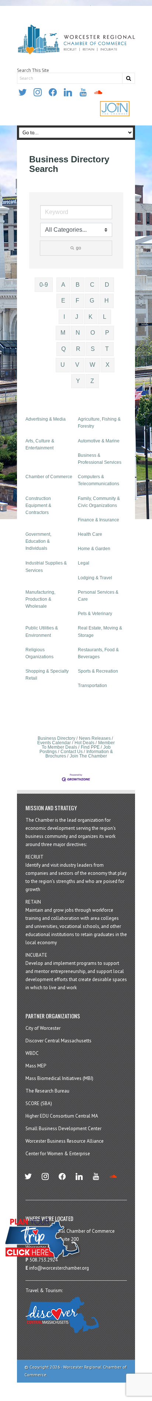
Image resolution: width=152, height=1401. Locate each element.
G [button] (92, 300)
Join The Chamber (88, 756)
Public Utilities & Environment (41, 631)
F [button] (77, 300)
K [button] (91, 317)
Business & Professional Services (99, 459)
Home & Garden (94, 548)
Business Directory (56, 738)
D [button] (107, 285)
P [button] (107, 332)
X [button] (108, 365)
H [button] (106, 300)
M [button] (63, 332)
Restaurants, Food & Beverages (98, 653)
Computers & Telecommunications (98, 480)
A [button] (63, 285)
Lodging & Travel (95, 577)
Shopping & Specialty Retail (47, 675)
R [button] (78, 349)
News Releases (95, 738)
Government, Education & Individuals (38, 541)
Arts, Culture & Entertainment (39, 444)
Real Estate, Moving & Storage (100, 631)
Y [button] (78, 381)
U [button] (63, 365)
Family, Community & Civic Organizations (99, 502)
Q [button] (63, 349)
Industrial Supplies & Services (46, 566)
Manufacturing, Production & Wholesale (40, 599)
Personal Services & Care (98, 596)
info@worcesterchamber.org (59, 1268)
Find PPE (90, 747)
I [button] (64, 317)
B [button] (78, 285)
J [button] (76, 317)
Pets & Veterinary (95, 613)
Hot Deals (84, 742)
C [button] (92, 285)
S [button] (93, 349)
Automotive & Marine (99, 441)
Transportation (92, 685)
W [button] (92, 365)
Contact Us (72, 751)
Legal (83, 563)
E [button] (63, 300)
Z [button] (92, 381)
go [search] (78, 248)
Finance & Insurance (98, 519)
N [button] (78, 332)
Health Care (90, 534)
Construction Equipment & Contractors (38, 505)
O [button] (92, 332)
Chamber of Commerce (48, 476)
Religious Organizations (39, 653)
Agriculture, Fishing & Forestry (99, 423)
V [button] (77, 365)
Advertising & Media (45, 419)
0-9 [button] (43, 285)
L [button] (104, 317)
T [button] (107, 349)
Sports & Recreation (98, 671)
